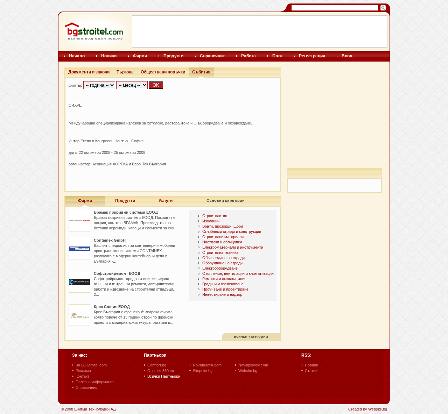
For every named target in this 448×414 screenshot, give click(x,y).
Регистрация (312, 55)
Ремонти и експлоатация (224, 279)
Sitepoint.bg (202, 371)
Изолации (210, 221)
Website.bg (247, 371)
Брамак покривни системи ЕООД (126, 212)
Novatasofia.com (207, 365)
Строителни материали (223, 237)
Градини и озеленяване (223, 284)
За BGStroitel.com (91, 365)
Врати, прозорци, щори (222, 226)
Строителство (214, 216)
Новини (109, 55)
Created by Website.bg (367, 409)
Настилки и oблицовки (222, 242)
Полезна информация (95, 382)
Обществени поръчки (163, 72)
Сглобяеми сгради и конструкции (231, 231)
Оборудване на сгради (222, 263)
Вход (347, 55)
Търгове (125, 72)
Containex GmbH (110, 240)
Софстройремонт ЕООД (117, 273)
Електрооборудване (220, 268)
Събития (201, 72)
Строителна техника (220, 252)
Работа (248, 55)
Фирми (140, 55)
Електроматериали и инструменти (232, 247)
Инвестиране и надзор (222, 294)
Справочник (212, 55)
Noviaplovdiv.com (253, 365)
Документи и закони (89, 72)
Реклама (83, 371)
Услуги (166, 200)
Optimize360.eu (160, 371)
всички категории (251, 336)
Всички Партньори (163, 376)
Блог (277, 55)
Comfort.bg (156, 365)
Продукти (173, 55)
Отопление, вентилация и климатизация (238, 273)
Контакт (82, 376)
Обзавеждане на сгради (223, 258)
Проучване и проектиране (225, 289)
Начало (77, 55)
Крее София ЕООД (112, 307)
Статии (311, 371)
